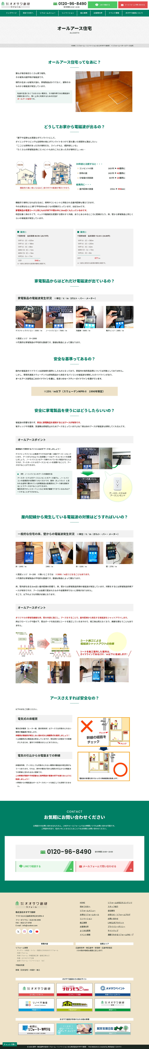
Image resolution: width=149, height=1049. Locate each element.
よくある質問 (85, 930)
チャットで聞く (10, 1044)
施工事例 (83, 13)
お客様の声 (98, 13)
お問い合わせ (113, 918)
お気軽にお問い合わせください (74, 817)
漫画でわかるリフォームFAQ (119, 934)
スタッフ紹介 (113, 906)
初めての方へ (28, 13)
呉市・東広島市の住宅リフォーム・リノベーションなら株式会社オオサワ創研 (59, 1047)
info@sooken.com (29, 925)
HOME (82, 902)
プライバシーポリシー (116, 926)
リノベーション (68, 13)
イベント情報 (114, 13)
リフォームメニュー (47, 13)
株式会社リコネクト (115, 1047)
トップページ (11, 13)
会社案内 (111, 910)
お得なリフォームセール (89, 914)
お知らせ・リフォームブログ (119, 914)
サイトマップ (113, 930)
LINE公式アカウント (116, 922)
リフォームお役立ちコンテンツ (120, 902)
